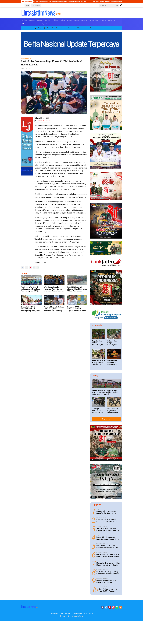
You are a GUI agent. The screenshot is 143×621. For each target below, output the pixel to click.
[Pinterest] (109, 607)
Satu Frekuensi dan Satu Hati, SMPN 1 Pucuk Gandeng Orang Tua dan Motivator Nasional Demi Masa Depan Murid (108, 590)
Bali (53, 28)
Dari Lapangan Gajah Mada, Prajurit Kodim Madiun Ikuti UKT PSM (114, 410)
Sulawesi (79, 28)
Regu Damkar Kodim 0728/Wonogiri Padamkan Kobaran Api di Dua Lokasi (97, 343)
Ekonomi (69, 20)
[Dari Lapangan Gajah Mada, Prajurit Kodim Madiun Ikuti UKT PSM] (114, 402)
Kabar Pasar (25, 24)
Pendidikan (55, 20)
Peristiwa (76, 20)
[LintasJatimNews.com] (41, 13)
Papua (92, 28)
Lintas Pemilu (94, 20)
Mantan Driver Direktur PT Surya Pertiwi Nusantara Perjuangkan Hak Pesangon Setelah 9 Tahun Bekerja (106, 512)
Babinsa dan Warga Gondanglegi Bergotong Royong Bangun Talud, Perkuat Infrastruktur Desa (113, 343)
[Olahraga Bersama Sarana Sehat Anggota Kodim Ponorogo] (98, 402)
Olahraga (39, 20)
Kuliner (48, 24)
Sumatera (63, 28)
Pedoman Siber (78, 613)
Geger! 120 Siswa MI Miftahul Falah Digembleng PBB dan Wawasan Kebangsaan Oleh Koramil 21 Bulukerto (77, 289)
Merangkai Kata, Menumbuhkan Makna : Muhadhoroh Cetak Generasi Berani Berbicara (108, 564)
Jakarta (24, 28)
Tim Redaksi (54, 613)
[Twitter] (106, 607)
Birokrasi (24, 20)
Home (27, 5)
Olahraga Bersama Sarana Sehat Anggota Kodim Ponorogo (98, 410)
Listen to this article (43, 121)
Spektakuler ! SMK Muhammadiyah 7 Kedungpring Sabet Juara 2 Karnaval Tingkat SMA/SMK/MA (31, 309)
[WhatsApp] (116, 607)
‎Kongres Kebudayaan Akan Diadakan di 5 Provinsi (106, 581)
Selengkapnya (105, 419)
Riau (57, 28)
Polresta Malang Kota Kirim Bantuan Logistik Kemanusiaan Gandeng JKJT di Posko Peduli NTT (54, 309)
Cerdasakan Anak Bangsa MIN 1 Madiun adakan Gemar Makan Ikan (108, 555)
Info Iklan (68, 613)
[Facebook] (102, 607)
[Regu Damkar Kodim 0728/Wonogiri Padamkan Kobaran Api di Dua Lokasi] (98, 334)
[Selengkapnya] (120, 326)
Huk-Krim (47, 20)
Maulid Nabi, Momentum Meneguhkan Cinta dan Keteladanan (112, 362)
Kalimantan (71, 28)
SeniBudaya (84, 20)
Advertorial (103, 20)
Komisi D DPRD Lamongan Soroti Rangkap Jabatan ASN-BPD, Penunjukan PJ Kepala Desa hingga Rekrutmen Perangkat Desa (108, 538)
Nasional (62, 20)
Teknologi (41, 24)
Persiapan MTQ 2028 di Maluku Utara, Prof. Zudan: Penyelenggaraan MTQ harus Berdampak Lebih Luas (31, 289)
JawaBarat (31, 28)
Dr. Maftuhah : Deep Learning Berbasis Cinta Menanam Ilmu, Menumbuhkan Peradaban (107, 573)
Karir (61, 613)
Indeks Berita (36, 5)
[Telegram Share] (34, 267)
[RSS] (120, 607)
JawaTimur (47, 28)
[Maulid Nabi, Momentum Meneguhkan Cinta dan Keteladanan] (114, 354)
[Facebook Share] (22, 267)
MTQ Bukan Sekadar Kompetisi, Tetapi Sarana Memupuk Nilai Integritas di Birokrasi (91, 1)
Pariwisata (34, 24)
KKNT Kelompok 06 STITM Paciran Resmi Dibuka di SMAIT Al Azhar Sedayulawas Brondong (108, 547)
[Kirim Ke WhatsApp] (37, 267)
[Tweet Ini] (26, 267)
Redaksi (23, 68)
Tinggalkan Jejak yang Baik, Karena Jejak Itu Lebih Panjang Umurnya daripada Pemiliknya (107, 529)
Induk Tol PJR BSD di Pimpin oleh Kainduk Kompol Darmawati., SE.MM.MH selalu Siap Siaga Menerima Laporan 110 (98, 362)
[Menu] (22, 5)
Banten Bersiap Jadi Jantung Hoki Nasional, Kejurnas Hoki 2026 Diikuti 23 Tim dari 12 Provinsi (105, 392)
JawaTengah (39, 28)
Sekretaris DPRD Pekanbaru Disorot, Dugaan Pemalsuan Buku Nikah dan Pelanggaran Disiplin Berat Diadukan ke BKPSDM (77, 309)
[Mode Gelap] (121, 5)
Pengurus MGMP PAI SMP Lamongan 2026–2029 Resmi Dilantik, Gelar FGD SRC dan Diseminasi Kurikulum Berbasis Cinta (107, 521)
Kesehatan (32, 20)
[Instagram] (113, 607)
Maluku (86, 28)
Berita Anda (111, 20)
